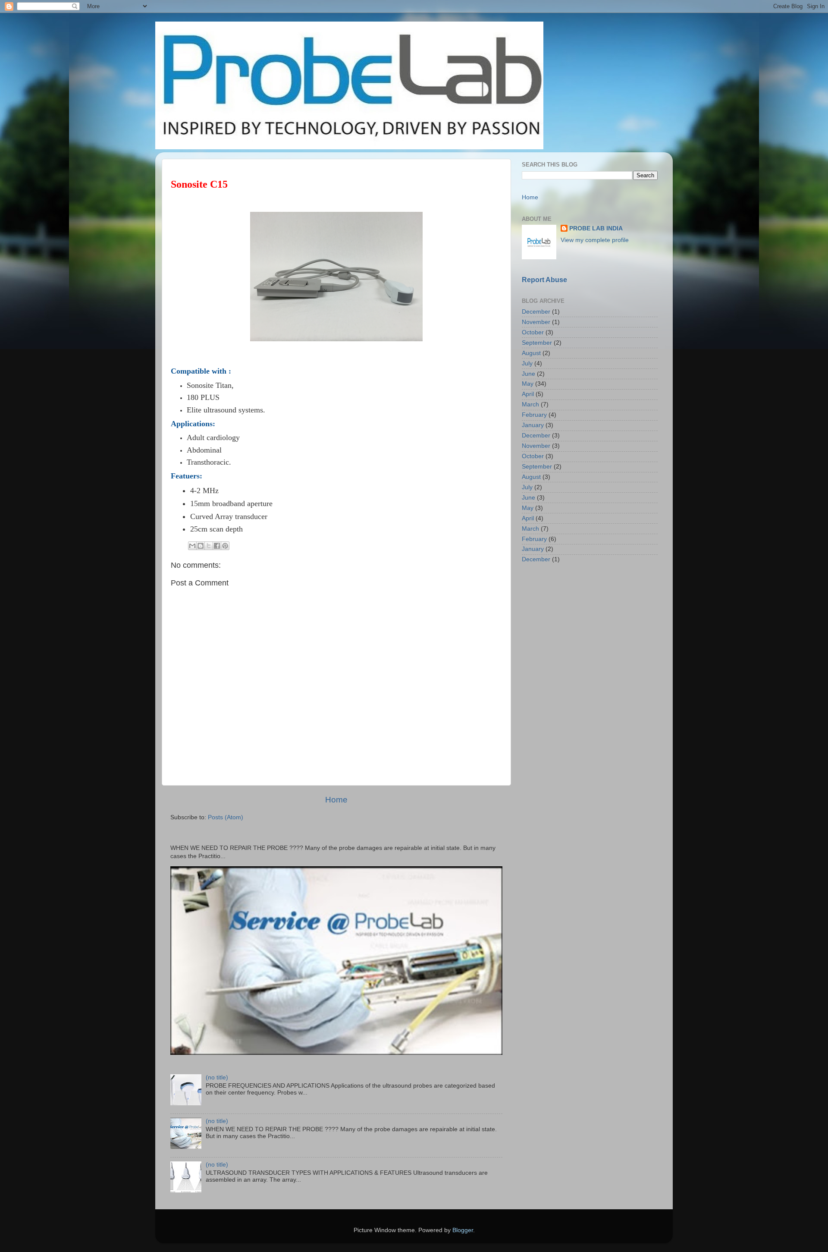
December (536, 311)
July (527, 363)
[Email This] (192, 545)
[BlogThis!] (200, 545)
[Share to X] (208, 545)
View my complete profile (595, 240)
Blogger (462, 1230)
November (536, 322)
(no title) (217, 1077)
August (531, 353)
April (528, 394)
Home (336, 799)
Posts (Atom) (225, 817)
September (537, 343)
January (533, 425)
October (533, 332)
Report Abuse (544, 279)
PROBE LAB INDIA (596, 228)
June (528, 374)
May (527, 384)
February (534, 415)
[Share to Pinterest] (225, 545)
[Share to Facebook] (217, 545)
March (530, 404)
